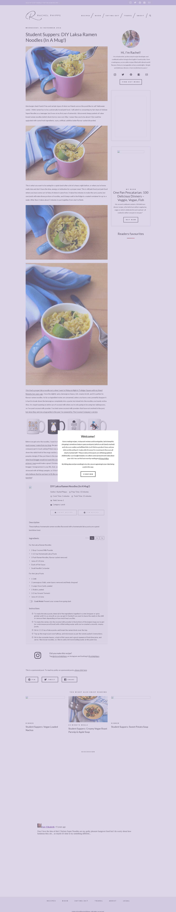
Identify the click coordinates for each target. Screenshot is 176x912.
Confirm (88, 474)
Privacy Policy (103, 458)
